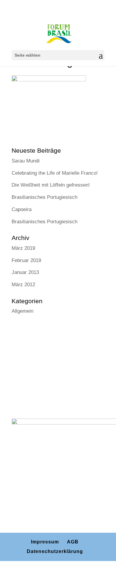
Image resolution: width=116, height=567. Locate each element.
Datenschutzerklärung (55, 551)
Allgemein (22, 311)
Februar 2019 (26, 260)
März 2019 (23, 248)
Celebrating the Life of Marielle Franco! (55, 173)
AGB (73, 541)
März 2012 (23, 284)
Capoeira (22, 209)
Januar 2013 (25, 272)
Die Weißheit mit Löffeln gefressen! (51, 185)
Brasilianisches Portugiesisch (44, 197)
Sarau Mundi (26, 161)
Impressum (45, 541)
